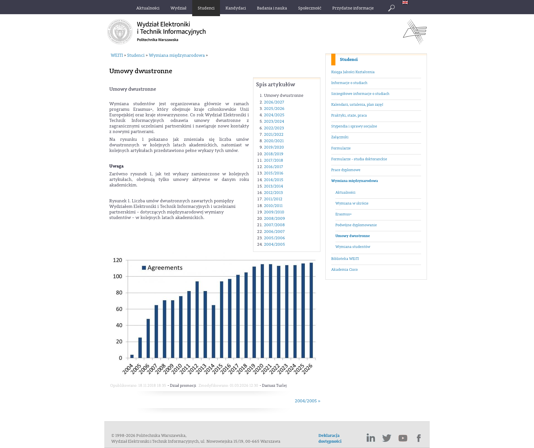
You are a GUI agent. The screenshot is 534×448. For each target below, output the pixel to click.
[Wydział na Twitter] (386, 438)
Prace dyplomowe (345, 170)
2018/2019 (273, 154)
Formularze (341, 148)
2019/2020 (274, 147)
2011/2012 (273, 199)
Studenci (349, 59)
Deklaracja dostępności (330, 438)
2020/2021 (274, 141)
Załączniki (339, 137)
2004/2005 (274, 244)
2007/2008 (274, 225)
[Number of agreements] (215, 377)
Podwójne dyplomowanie (356, 225)
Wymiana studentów (352, 247)
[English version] (406, 3)
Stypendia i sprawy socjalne (354, 126)
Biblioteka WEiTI (345, 259)
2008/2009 (274, 218)
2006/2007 (274, 231)
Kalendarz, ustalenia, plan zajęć (357, 104)
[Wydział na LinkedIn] (370, 438)
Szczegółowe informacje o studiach (360, 94)
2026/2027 (274, 102)
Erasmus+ (343, 214)
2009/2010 (274, 212)
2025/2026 (274, 108)
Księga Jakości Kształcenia (353, 72)
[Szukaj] (391, 8)
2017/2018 (273, 160)
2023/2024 (274, 121)
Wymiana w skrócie (352, 203)
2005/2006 (274, 238)
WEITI (117, 55)
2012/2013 (273, 192)
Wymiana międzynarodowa (354, 180)
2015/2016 (273, 173)
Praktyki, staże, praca (349, 115)
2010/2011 (273, 205)
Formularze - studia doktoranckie (359, 159)
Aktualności (345, 192)
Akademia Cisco (344, 269)
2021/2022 (273, 134)
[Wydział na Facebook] (419, 438)
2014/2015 (273, 180)
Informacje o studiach (349, 83)
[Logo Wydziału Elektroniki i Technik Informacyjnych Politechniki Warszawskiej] (415, 42)
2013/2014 (273, 186)
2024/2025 (274, 115)
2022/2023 (274, 128)
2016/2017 (273, 166)
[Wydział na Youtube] (403, 438)
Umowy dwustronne (352, 235)
